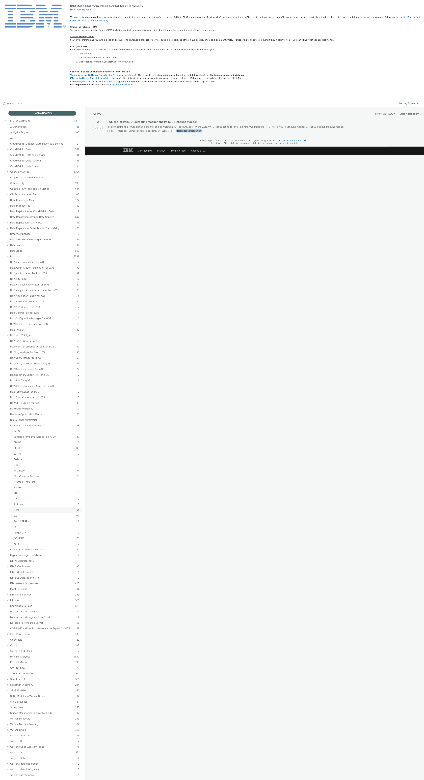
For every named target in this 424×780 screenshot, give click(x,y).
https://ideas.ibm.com (96, 20)
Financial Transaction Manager (145, 131)
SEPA (164, 131)
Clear (76, 121)
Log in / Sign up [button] (408, 103)
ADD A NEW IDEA (43, 113)
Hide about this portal (80, 9)
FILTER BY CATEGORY (19, 121)
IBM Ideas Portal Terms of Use (293, 140)
